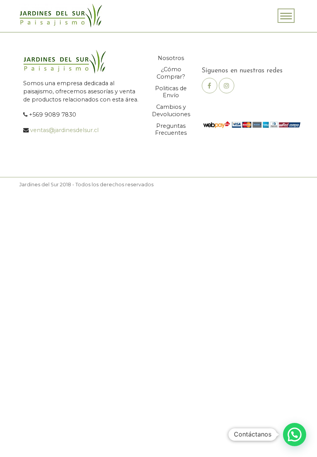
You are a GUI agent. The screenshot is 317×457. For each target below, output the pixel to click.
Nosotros (171, 58)
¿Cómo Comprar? (171, 73)
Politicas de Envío (171, 92)
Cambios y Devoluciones (171, 110)
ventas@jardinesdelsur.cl (64, 130)
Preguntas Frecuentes (171, 129)
